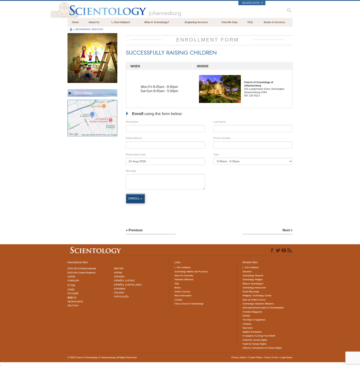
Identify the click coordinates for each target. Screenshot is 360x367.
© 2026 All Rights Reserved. (102, 357)
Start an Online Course (254, 299)
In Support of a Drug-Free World (258, 335)
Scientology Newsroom (254, 287)
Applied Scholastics (252, 332)
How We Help (229, 22)
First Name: (132, 121)
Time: (216, 154)
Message (131, 170)
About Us (94, 22)
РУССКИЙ (73, 293)
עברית (71, 285)
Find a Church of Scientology (189, 303)
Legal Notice (286, 357)
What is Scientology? (156, 22)
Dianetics (247, 271)
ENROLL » (135, 198)
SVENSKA (119, 276)
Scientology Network (252, 275)
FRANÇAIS (73, 280)
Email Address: (134, 138)
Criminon (246, 324)
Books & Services (274, 22)
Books (177, 287)
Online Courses (182, 291)
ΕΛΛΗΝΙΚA (119, 288)
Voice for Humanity (183, 275)
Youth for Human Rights (254, 344)
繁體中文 (72, 297)
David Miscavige (250, 291)
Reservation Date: (136, 154)
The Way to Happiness (254, 319)
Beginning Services (196, 22)
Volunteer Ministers (184, 279)
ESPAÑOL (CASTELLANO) (128, 284)
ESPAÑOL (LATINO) (124, 280)
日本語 (71, 289)
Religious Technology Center (256, 295)
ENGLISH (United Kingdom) (82, 272)
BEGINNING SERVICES (89, 29)
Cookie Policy (255, 357)
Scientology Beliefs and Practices (191, 271)
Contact (178, 299)
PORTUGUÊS (121, 296)
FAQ (250, 22)
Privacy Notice (238, 357)
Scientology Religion (252, 279)
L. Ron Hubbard (120, 22)
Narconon (247, 328)
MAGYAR (119, 268)
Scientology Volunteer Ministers (258, 303)
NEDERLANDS (75, 301)
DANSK (71, 276)
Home (75, 22)
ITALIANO (119, 292)
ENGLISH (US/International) (82, 268)
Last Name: (219, 121)
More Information (182, 295)
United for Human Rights (254, 340)
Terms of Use (271, 357)
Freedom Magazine (252, 312)
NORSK (118, 272)
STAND (246, 315)
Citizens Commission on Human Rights (262, 348)
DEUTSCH (73, 305)
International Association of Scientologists (263, 307)
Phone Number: (222, 138)
